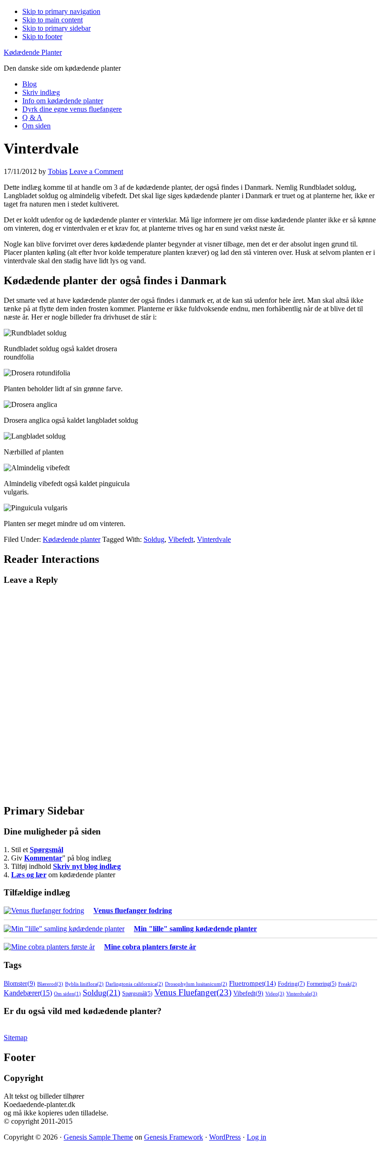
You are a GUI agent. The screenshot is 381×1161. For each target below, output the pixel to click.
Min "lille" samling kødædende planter (195, 929)
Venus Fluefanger (192, 992)
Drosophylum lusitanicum (196, 984)
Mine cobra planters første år (150, 947)
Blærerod (50, 984)
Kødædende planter (71, 539)
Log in (256, 1137)
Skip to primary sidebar (56, 28)
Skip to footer (42, 36)
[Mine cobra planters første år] (49, 947)
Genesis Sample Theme (98, 1137)
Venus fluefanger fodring (132, 910)
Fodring (291, 984)
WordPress (225, 1137)
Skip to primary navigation (61, 11)
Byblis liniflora (84, 984)
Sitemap (15, 1037)
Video (274, 993)
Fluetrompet (252, 983)
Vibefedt (180, 539)
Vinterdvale (214, 539)
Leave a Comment (96, 171)
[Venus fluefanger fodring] (44, 911)
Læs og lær (28, 875)
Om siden (67, 993)
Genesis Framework (173, 1137)
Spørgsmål (46, 850)
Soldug (154, 539)
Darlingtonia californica (134, 984)
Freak (347, 984)
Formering (321, 984)
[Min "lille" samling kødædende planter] (64, 929)
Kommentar (43, 858)
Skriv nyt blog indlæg (87, 866)
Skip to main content (52, 20)
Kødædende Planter (33, 52)
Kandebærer (28, 993)
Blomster (19, 983)
